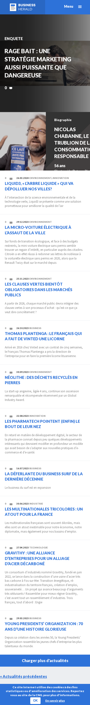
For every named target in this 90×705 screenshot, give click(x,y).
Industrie (36, 503)
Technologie (38, 547)
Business (35, 328)
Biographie (63, 120)
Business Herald (22, 7)
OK (35, 700)
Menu (68, 6)
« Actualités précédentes (23, 676)
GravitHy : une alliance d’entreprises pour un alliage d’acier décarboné (37, 558)
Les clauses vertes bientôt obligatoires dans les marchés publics (38, 289)
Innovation (61, 178)
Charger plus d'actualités (45, 660)
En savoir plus (55, 700)
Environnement (40, 178)
